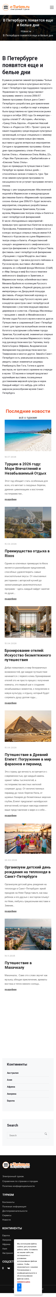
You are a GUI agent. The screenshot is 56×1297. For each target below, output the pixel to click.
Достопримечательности (14, 1210)
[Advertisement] (28, 1030)
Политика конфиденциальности (18, 1186)
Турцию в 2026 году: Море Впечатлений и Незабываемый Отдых (25, 468)
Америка (11, 1094)
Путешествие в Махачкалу (18, 965)
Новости (26, 31)
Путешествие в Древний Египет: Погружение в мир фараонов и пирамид (28, 759)
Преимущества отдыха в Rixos (27, 553)
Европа (11, 1100)
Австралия (13, 1073)
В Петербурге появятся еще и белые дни (28, 35)
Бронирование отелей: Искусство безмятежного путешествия (28, 655)
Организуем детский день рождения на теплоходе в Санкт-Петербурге (28, 872)
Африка (11, 1086)
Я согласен (20, 1287)
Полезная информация (14, 1206)
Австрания (7, 1253)
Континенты (8, 1202)
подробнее (10, 499)
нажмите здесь (23, 1282)
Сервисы (6, 1215)
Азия (9, 1080)
